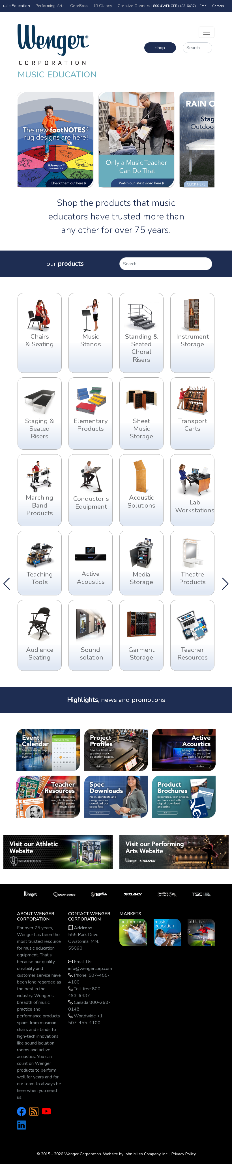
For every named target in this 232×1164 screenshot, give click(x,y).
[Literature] (184, 796)
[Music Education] (167, 932)
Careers (218, 6)
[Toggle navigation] (206, 32)
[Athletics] (201, 932)
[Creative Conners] (167, 894)
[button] (225, 584)
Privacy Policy (183, 1154)
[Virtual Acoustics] (184, 750)
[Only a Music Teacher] (136, 139)
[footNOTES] (55, 139)
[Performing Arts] (174, 851)
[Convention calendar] (48, 750)
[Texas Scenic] (201, 894)
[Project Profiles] (116, 750)
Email (204, 6)
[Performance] (133, 932)
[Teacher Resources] (48, 796)
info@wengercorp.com (90, 968)
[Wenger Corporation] (53, 42)
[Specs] (116, 796)
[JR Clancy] (133, 894)
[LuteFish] (99, 894)
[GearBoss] (58, 851)
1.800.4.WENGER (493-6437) (173, 6)
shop (160, 48)
